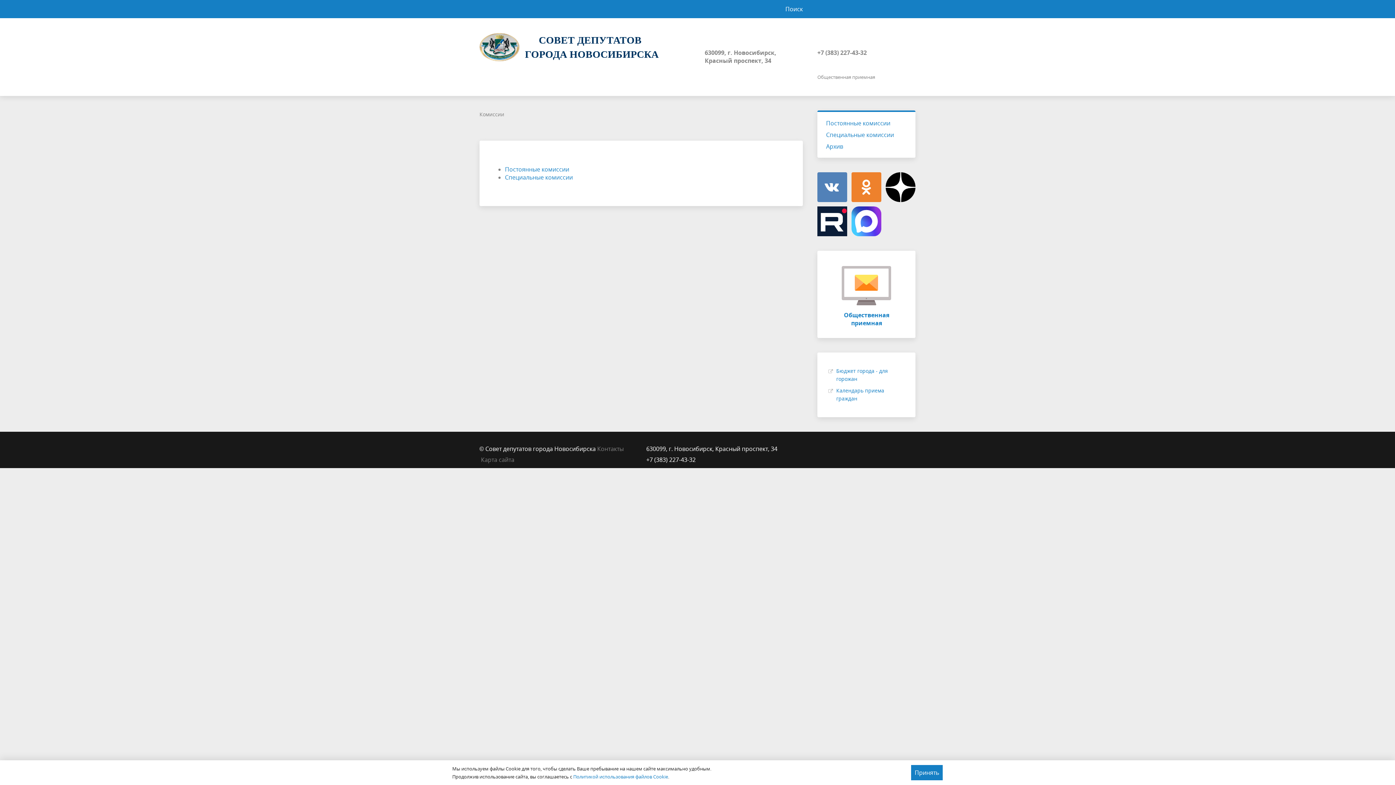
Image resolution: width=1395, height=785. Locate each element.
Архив (834, 146)
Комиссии (492, 114)
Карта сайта (497, 460)
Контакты (610, 449)
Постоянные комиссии (537, 169)
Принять (927, 773)
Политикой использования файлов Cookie (620, 776)
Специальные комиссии (539, 177)
